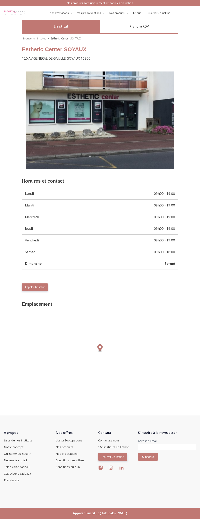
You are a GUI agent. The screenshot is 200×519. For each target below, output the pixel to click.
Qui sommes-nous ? (17, 454)
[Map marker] (100, 348)
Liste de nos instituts (18, 440)
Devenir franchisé (15, 460)
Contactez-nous (109, 440)
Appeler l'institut (35, 287)
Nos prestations (67, 454)
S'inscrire (148, 456)
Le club (137, 13)
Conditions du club (68, 467)
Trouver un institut (159, 13)
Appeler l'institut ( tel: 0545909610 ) (100, 513)
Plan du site (12, 480)
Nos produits (64, 447)
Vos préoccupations (69, 440)
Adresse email (147, 441)
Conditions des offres (70, 460)
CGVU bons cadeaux (17, 473)
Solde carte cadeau (16, 467)
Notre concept (13, 447)
